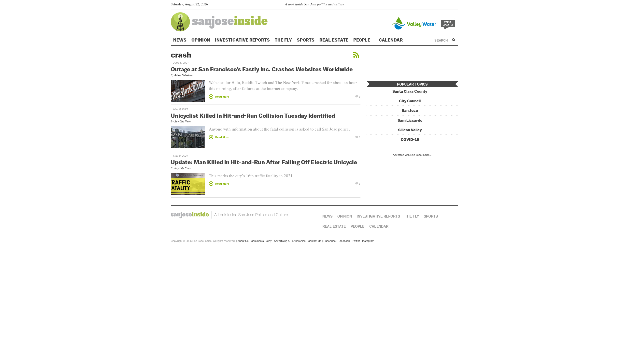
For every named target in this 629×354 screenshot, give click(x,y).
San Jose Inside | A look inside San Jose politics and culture (229, 215)
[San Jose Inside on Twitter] (441, 5)
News (179, 40)
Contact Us (314, 241)
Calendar (391, 40)
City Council (410, 101)
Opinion (200, 40)
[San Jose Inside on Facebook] (448, 5)
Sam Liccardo (410, 120)
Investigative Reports (242, 40)
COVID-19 (410, 139)
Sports (305, 40)
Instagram (368, 241)
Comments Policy (261, 241)
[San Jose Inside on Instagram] (455, 5)
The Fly (283, 40)
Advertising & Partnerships (290, 241)
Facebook (344, 241)
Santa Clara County (409, 91)
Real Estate (333, 40)
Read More (222, 96)
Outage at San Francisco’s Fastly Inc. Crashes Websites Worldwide (262, 69)
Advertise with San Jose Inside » (412, 155)
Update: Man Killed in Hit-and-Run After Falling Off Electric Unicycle (264, 162)
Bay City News (182, 121)
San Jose (410, 110)
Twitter (356, 241)
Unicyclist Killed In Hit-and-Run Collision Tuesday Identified (253, 115)
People (362, 40)
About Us (243, 241)
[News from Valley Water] (424, 23)
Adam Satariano (183, 75)
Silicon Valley (410, 130)
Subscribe (330, 241)
